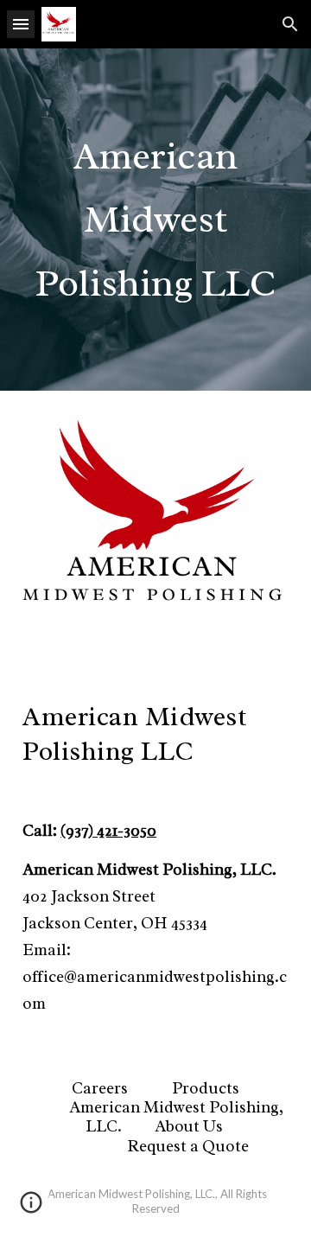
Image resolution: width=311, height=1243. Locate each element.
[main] (155, 220)
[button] (20, 24)
